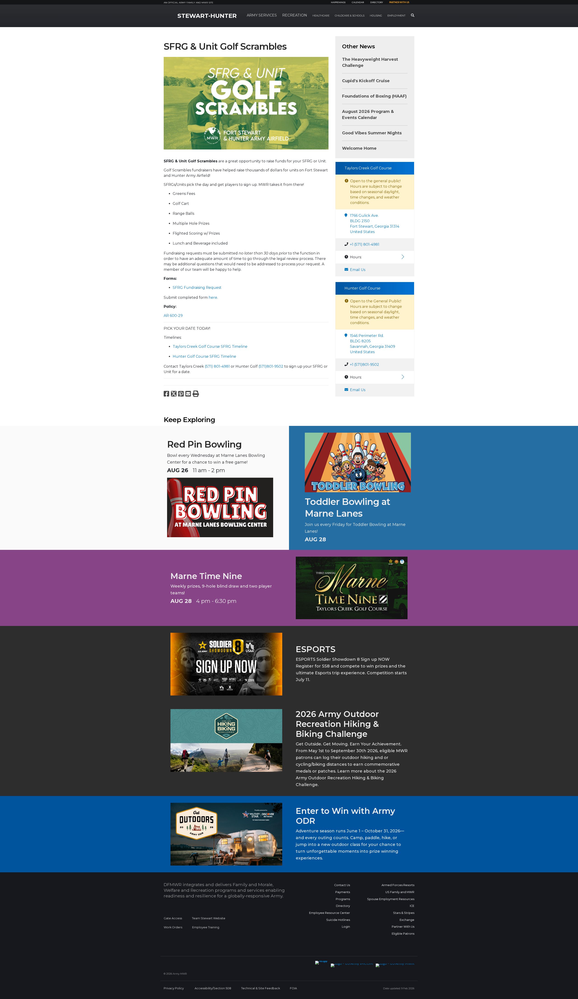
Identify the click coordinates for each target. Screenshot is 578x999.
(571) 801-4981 (217, 366)
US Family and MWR (399, 892)
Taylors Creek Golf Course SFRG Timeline (210, 346)
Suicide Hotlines (338, 920)
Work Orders (173, 927)
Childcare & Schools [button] (349, 15)
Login (346, 926)
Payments (342, 892)
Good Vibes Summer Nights (372, 133)
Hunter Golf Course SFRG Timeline (204, 356)
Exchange (407, 920)
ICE (412, 906)
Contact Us (342, 885)
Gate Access (173, 918)
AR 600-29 (173, 315)
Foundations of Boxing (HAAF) (374, 96)
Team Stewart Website (208, 918)
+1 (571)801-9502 (364, 364)
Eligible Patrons (403, 933)
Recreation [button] (294, 15)
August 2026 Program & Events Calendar (368, 114)
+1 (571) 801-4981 (364, 244)
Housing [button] (376, 15)
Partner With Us (403, 926)
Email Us (357, 270)
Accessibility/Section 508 (213, 988)
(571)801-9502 (271, 366)
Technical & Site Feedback (260, 988)
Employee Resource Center (329, 913)
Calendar (358, 2)
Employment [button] (396, 15)
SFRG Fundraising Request (197, 287)
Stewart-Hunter (207, 16)
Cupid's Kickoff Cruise (366, 80)
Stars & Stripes (403, 913)
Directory (376, 2)
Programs (343, 899)
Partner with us (399, 2)
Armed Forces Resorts (398, 885)
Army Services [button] (262, 15)
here (213, 297)
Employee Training (205, 927)
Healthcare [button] (320, 15)
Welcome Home (359, 148)
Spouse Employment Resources (390, 899)
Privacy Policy (174, 988)
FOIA (293, 988)
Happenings (338, 2)
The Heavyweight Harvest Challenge (370, 62)
